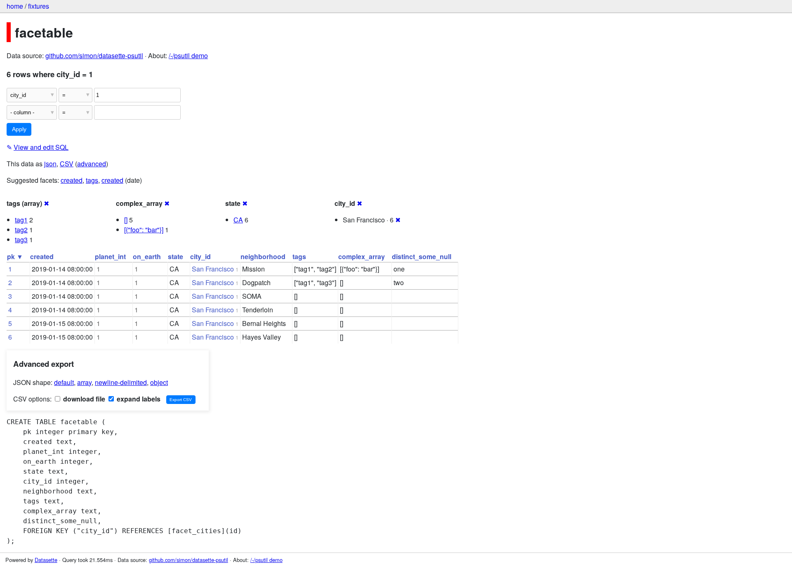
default (64, 382)
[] (125, 219)
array (84, 382)
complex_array (361, 256)
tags (92, 180)
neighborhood (262, 256)
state (175, 256)
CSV (66, 163)
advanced (91, 163)
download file (83, 399)
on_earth (147, 256)
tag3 (21, 239)
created (71, 180)
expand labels (137, 399)
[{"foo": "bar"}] (143, 229)
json (50, 163)
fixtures (38, 6)
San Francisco (213, 269)
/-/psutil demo (188, 55)
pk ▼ (15, 256)
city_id (200, 256)
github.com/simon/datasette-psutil (94, 55)
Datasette (46, 560)
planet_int (110, 256)
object (159, 382)
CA (238, 219)
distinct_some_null (421, 256)
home (15, 6)
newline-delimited (121, 382)
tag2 (21, 229)
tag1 (21, 219)
